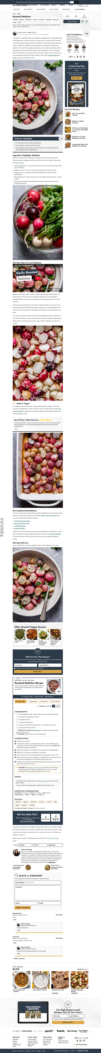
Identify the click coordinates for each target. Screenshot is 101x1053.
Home (14, 14)
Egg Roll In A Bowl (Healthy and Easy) (78, 137)
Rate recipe (34, 701)
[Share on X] (1, 528)
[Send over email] (1, 532)
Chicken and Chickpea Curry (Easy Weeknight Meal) (80, 129)
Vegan (17, 805)
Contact (43, 1050)
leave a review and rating (36, 767)
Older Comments (19, 958)
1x (53, 706)
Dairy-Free (18, 802)
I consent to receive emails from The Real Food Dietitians (30, 668)
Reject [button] (76, 2)
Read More (81, 2)
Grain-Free (41, 802)
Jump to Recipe (72, 21)
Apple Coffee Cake (58, 990)
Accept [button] (72, 2)
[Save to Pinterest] (82, 21)
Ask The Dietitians (81, 1045)
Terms (33, 1050)
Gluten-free (33, 802)
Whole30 (32, 805)
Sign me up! (37, 672)
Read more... (52, 862)
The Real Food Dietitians (25, 5)
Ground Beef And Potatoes (18, 990)
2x (56, 706)
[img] (77, 57)
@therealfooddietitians (27, 821)
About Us (15, 1050)
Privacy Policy (28, 1050)
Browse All (82, 969)
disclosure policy (45, 34)
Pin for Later (21, 701)
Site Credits (72, 1051)
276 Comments (84, 16)
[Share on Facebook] (86, 21)
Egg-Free (25, 802)
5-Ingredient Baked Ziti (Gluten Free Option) (80, 145)
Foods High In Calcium (40, 990)
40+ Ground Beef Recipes (78, 114)
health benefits (19, 162)
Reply (14, 919)
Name (18, 903)
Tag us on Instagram (55, 819)
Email (41, 903)
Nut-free (49, 802)
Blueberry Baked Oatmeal (78, 122)
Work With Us (21, 1050)
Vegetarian (24, 805)
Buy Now (76, 78)
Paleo (55, 802)
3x (59, 706)
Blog (19, 14)
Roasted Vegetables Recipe (77, 990)
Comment (19, 887)
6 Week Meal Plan (76, 66)
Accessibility (38, 1050)
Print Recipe (56, 701)
